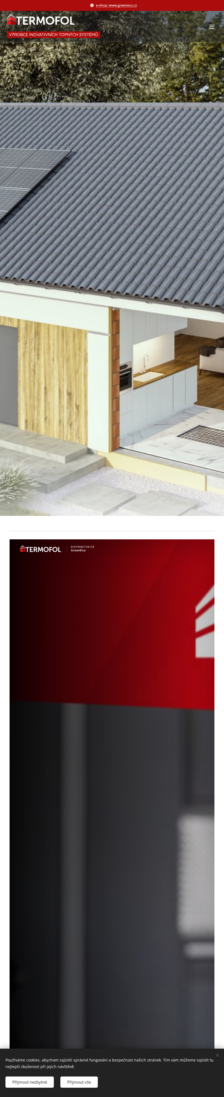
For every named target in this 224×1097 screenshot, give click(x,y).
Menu (211, 26)
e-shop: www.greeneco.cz (116, 5)
